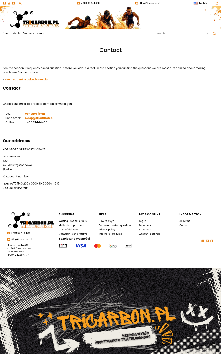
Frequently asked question (115, 225)
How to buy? (106, 221)
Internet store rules (110, 234)
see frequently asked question (27, 79)
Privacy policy (107, 229)
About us (184, 221)
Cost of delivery (68, 229)
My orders (145, 225)
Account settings (149, 234)
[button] (214, 33)
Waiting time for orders (73, 221)
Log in (142, 221)
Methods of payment (71, 225)
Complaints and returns (73, 234)
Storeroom (145, 229)
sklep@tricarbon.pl (39, 118)
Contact (184, 225)
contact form (35, 114)
